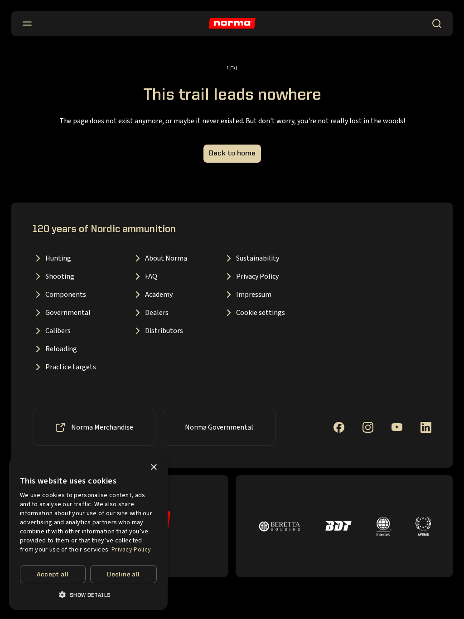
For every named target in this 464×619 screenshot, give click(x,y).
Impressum (253, 295)
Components (65, 295)
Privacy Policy (257, 276)
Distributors (164, 331)
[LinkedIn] (425, 427)
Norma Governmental (219, 427)
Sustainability (257, 258)
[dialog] (88, 533)
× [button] (153, 467)
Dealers (157, 313)
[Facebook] (339, 427)
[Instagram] (367, 427)
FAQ (151, 276)
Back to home (232, 153)
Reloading (61, 349)
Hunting (58, 258)
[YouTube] (397, 427)
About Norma (166, 258)
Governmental (68, 313)
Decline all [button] (123, 574)
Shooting (59, 276)
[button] (88, 594)
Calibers (58, 331)
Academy (159, 295)
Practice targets (70, 367)
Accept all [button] (52, 574)
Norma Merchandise (102, 427)
